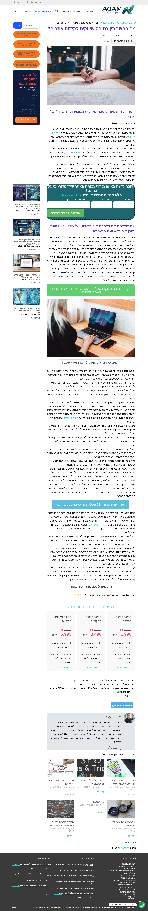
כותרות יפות (119, 492)
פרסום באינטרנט (127, 882)
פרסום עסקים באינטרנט (124, 880)
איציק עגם (107, 35)
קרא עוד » (130, 794)
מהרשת (131, 899)
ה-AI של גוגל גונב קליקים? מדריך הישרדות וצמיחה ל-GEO (76, 870)
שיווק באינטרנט (129, 23)
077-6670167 (71, 195)
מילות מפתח (98, 802)
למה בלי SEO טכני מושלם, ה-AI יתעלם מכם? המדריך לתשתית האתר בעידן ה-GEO (27, 206)
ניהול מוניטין (129, 873)
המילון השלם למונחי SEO (86, 898)
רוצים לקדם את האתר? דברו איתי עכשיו (90, 363)
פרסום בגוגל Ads (127, 875)
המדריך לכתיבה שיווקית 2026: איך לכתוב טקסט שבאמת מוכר (75, 888)
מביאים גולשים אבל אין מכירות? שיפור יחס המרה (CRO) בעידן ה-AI (27, 310)
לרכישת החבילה (123, 667)
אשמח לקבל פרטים (65, 213)
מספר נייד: (106, 199)
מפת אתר (14, 908)
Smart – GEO (128, 868)
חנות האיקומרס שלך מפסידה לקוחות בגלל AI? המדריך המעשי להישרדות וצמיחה (27, 242)
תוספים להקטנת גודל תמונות (90, 586)
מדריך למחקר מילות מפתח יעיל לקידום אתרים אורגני (35, 869)
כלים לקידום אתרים (126, 885)
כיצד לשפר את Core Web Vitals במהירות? (38, 880)
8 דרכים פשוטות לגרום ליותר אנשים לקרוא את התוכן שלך (34, 885)
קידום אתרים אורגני (126, 866)
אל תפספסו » (34, 214)
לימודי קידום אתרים (126, 887)
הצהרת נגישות (128, 894)
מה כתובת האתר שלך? (77, 199)
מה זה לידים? (47, 890)
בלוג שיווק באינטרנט (109, 23)
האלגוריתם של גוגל (97, 524)
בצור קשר (76, 680)
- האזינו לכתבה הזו (122, 41)
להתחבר (125, 848)
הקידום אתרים (70, 418)
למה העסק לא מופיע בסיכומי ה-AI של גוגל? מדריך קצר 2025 (76, 893)
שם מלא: (129, 199)
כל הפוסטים (115, 748)
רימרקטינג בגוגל (128, 878)
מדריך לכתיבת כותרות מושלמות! (41, 895)
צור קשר (131, 896)
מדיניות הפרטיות (127, 892)
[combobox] (31, 25)
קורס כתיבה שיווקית (126, 889)
